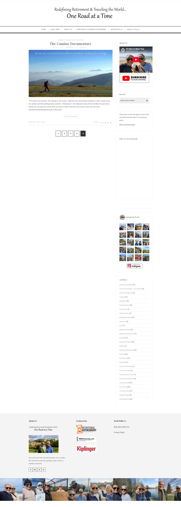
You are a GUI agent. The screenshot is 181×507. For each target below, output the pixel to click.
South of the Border (125, 366)
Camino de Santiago (67, 40)
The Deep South (124, 370)
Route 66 (122, 362)
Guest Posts (123, 309)
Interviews (122, 321)
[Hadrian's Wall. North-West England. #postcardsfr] (138, 250)
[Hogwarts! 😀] (130, 257)
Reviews (79, 40)
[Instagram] (39, 470)
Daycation (122, 301)
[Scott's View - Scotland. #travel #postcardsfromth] (146, 257)
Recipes (121, 346)
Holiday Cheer (123, 313)
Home (43, 29)
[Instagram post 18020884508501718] (146, 250)
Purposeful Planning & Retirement (91, 29)
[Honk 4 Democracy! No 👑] (138, 226)
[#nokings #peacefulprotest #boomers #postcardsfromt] (130, 226)
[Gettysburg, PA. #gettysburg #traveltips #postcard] (122, 242)
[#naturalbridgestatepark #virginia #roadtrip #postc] (130, 234)
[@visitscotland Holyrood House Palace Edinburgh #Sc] (122, 257)
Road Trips (122, 358)
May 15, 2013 (58, 47)
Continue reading (71, 116)
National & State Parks (126, 334)
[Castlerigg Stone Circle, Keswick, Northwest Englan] (130, 250)
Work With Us (117, 29)
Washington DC (124, 399)
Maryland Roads (124, 330)
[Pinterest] (35, 470)
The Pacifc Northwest (126, 379)
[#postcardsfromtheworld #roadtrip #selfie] (146, 226)
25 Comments (81, 47)
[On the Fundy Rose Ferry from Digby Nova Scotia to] (138, 242)
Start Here (55, 29)
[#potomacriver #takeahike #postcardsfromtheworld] (138, 234)
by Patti (69, 47)
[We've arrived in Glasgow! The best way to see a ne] (138, 257)
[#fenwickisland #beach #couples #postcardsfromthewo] (122, 226)
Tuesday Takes (124, 391)
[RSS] (44, 470)
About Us (68, 29)
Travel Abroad (123, 383)
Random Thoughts (125, 342)
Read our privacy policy (127, 125)
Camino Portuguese (125, 293)
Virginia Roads (124, 395)
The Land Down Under (126, 374)
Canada (121, 297)
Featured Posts (124, 305)
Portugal (122, 338)
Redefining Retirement (126, 350)
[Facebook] (31, 470)
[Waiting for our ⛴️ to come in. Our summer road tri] (122, 250)
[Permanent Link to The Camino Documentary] (70, 96)
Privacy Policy (133, 29)
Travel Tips (122, 387)
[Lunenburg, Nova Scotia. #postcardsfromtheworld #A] (146, 242)
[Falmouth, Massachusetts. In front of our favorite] (122, 234)
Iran (120, 325)
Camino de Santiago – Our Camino (130, 289)
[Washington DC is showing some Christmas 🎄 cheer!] (146, 234)
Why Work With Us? (121, 427)
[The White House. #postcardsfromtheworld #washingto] (130, 242)
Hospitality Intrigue (125, 317)
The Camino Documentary (71, 43)
